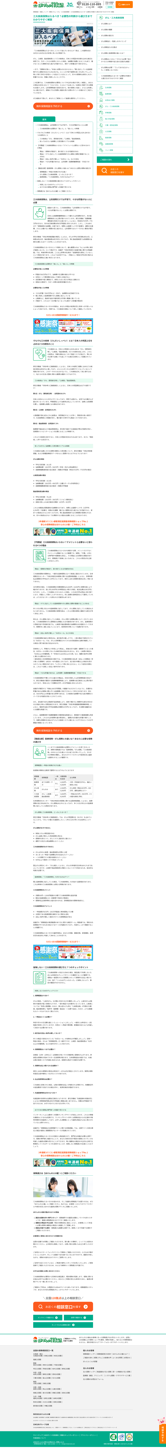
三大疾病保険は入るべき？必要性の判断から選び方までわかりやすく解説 (116, 77)
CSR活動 (47, 1417)
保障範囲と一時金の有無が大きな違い (53, 172)
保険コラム (79, 7)
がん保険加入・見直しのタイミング (113, 41)
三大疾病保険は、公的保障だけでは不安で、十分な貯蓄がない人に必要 (62, 125)
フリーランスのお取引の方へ (104, 1417)
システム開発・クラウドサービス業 (117, 1375)
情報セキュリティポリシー (69, 1435)
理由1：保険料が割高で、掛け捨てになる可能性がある (59, 151)
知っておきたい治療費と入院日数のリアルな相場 (57, 141)
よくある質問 (117, 1357)
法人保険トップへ (89, 1371)
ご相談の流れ (106, 159)
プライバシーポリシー (88, 1435)
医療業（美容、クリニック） (93, 1375)
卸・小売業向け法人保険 (121, 1371)
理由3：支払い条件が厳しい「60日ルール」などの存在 (59, 159)
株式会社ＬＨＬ (50, 1427)
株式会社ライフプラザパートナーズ (107, 1427)
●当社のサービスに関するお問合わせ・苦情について (48, 1442)
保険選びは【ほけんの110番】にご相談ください (54, 191)
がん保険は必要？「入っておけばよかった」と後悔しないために (115, 68)
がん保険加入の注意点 (109, 47)
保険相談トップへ (89, 1354)
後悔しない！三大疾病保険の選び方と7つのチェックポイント (59, 181)
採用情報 (110, 7)
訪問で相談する (76, 1317)
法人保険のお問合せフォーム (93, 1379)
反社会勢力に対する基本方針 (87, 1417)
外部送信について (39, 1438)
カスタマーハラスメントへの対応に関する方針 (45, 1420)
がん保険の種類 (106, 29)
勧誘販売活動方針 (55, 1417)
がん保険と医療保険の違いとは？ (113, 53)
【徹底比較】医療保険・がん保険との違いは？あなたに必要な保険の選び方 (64, 168)
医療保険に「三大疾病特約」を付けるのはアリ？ (57, 177)
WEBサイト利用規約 (51, 1435)
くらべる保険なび (78, 1427)
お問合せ (127, 1357)
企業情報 (100, 7)
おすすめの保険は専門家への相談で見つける (55, 187)
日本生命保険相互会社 (39, 1427)
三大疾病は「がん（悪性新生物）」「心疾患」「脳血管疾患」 (60, 138)
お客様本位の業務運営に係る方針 (70, 1417)
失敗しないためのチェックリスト (51, 184)
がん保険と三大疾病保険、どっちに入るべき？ (56, 174)
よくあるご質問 (90, 7)
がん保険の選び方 (107, 35)
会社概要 (35, 1417)
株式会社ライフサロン (91, 1427)
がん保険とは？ (106, 23)
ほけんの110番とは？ (120, 1354)
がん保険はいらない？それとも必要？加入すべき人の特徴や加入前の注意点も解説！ (116, 60)
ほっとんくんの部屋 (90, 1361)
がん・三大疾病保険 (63, 12)
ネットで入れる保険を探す (61, 1325)
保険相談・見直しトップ (40, 12)
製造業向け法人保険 (104, 1371)
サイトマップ (38, 1435)
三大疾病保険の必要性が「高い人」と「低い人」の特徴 (59, 128)
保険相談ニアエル (67, 1427)
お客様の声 (107, 1357)
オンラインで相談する (46, 1317)
